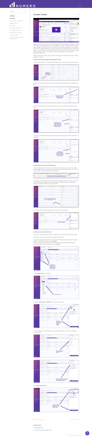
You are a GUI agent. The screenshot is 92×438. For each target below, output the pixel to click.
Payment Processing (14, 23)
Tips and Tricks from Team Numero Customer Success (16, 38)
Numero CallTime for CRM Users (16, 20)
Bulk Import (41, 168)
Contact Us (42, 419)
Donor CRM (12, 18)
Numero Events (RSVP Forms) (16, 28)
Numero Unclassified (14, 35)
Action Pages (12, 25)
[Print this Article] (78, 14)
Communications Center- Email (16, 32)
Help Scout (80, 435)
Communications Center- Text (15, 30)
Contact (79, 6)
